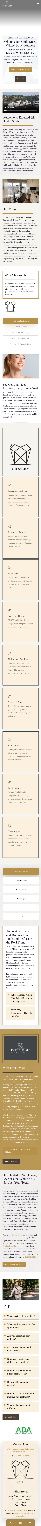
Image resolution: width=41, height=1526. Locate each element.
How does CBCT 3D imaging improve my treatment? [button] (21, 1395)
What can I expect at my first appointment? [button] (21, 1326)
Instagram (18, 1246)
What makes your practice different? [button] (20, 1407)
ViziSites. (17, 1513)
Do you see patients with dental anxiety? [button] (19, 1349)
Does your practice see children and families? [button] (18, 1360)
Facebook (6, 1246)
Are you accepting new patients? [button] (18, 1337)
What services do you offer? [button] (21, 1316)
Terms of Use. (25, 1513)
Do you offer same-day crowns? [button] (18, 1384)
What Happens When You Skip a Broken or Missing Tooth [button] (21, 998)
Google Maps (16, 1235)
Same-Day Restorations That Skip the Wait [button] (22, 1013)
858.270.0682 (30, 1257)
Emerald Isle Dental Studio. (18, 1510)
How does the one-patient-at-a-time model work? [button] (21, 1372)
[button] (38, 4)
